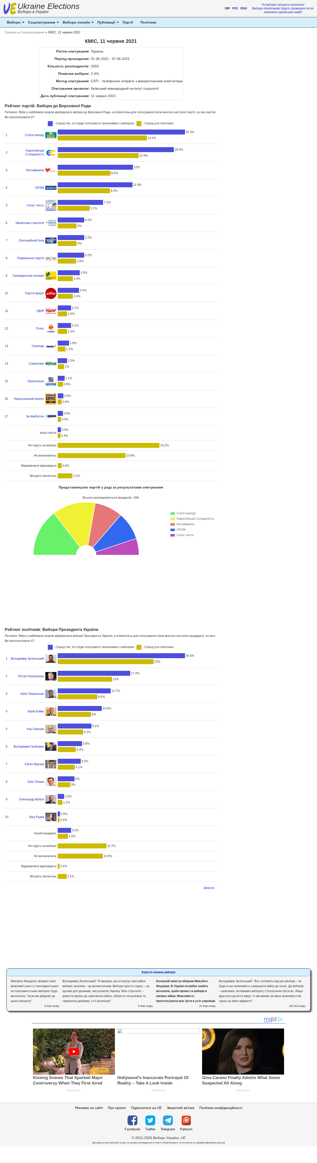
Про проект (117, 1108)
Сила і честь (35, 205)
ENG (243, 8)
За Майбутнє (35, 416)
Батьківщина (35, 170)
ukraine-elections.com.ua (210, 1142)
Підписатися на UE (146, 1108)
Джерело (209, 887)
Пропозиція (35, 381)
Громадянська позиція (28, 275)
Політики (148, 22)
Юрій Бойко (36, 711)
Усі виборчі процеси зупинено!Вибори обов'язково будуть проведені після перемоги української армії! (283, 8)
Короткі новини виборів (158, 972)
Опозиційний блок (31, 240)
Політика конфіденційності (220, 1108)
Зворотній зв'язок (180, 1108)
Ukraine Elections (48, 9)
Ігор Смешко (35, 729)
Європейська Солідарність (35, 152)
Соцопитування (32, 32)
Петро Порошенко (31, 676)
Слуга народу (34, 135)
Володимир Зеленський (27, 658)
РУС (235, 8)
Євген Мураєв (34, 764)
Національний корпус (29, 399)
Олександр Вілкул (31, 799)
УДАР (40, 311)
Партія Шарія (34, 293)
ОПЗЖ (39, 187)
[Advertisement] (111, 590)
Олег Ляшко (35, 782)
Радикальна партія (30, 258)
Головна (11, 32)
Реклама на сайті (89, 1108)
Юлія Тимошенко (32, 694)
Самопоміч (36, 363)
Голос (40, 328)
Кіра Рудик (36, 817)
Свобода (38, 346)
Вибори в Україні (33, 12)
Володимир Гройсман (29, 746)
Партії (128, 22)
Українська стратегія (29, 223)
